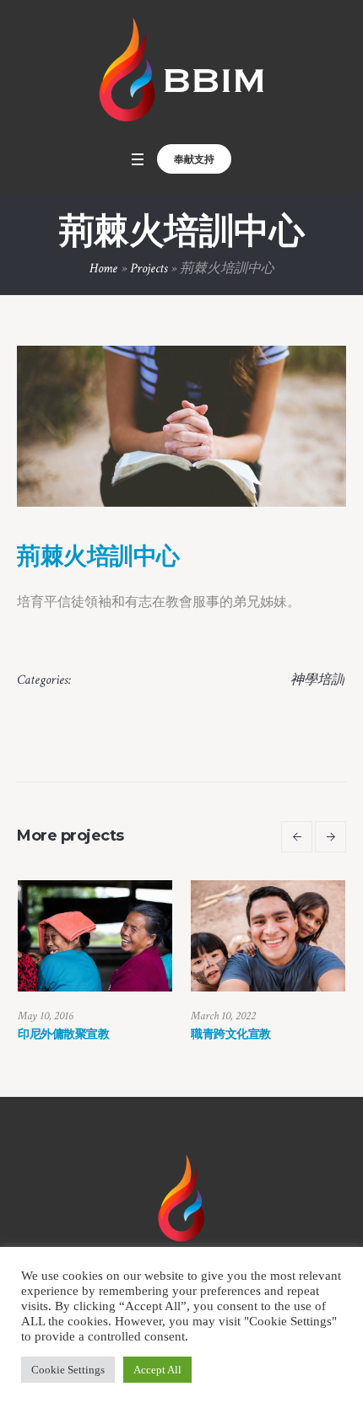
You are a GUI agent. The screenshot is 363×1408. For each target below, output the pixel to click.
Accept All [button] (157, 1369)
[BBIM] (181, 71)
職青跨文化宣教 (276, 1033)
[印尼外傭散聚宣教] (139, 936)
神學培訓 (317, 680)
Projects (148, 268)
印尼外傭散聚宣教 (108, 1033)
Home (103, 268)
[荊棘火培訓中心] (181, 426)
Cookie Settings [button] (68, 1369)
